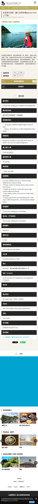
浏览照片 (21, 86)
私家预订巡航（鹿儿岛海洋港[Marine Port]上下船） (25, 8)
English (16, 487)
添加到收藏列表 (25, 81)
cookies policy (4, 500)
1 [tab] (2, 50)
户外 (20, 75)
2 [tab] (7, 50)
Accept (32, 502)
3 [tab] (12, 50)
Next (34, 36)
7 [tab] (33, 50)
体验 (8, 8)
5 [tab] (23, 50)
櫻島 (21, 72)
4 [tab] (18, 50)
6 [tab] (28, 50)
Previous (3, 36)
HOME (3, 8)
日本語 (10, 487)
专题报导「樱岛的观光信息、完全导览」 (17, 337)
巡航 (15, 75)
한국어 (28, 487)
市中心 (15, 72)
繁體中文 (22, 487)
